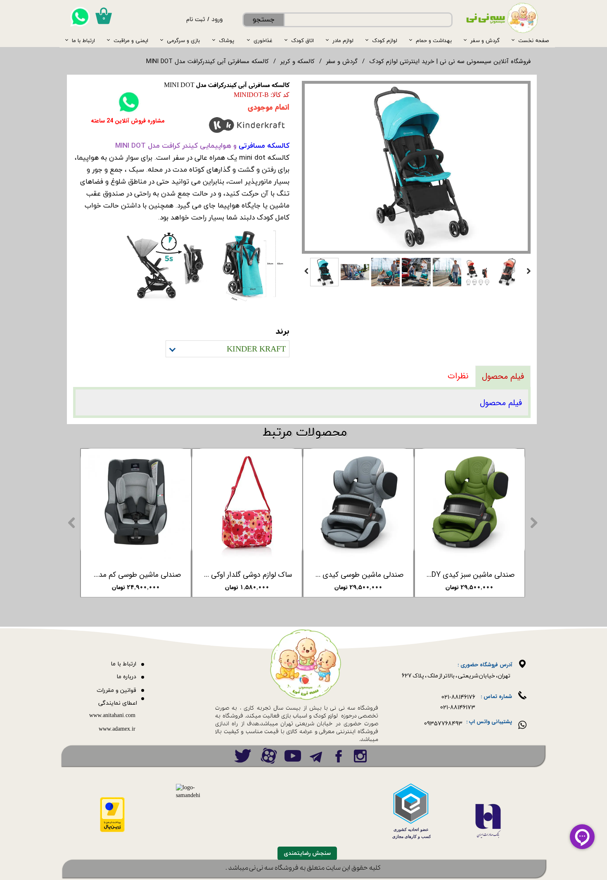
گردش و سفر (485, 40)
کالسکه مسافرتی (264, 145)
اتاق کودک (302, 40)
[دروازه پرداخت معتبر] (112, 831)
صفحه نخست (533, 40)
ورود (217, 20)
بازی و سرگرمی (183, 40)
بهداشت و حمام (434, 40)
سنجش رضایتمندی (307, 853)
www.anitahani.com (112, 716)
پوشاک (226, 40)
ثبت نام (195, 20)
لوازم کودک (384, 40)
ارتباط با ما (83, 40)
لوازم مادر (342, 40)
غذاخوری (263, 40)
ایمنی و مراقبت (131, 40)
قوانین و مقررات (116, 690)
